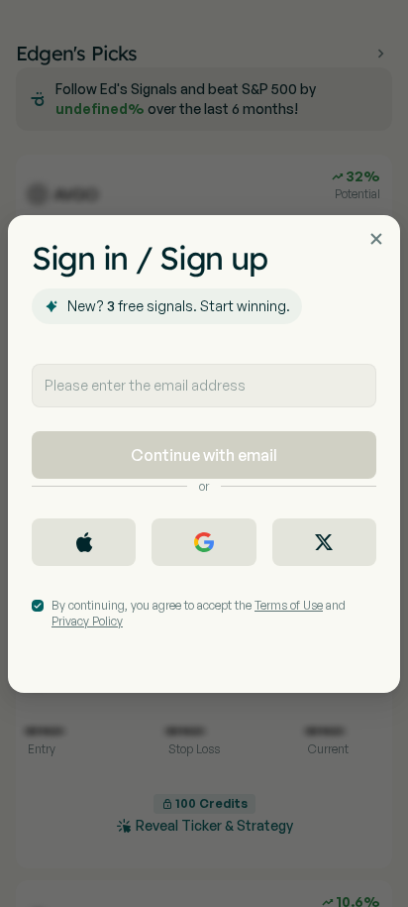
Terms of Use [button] (289, 605)
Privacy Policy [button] (87, 621)
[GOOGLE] (203, 542)
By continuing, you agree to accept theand (198, 613)
